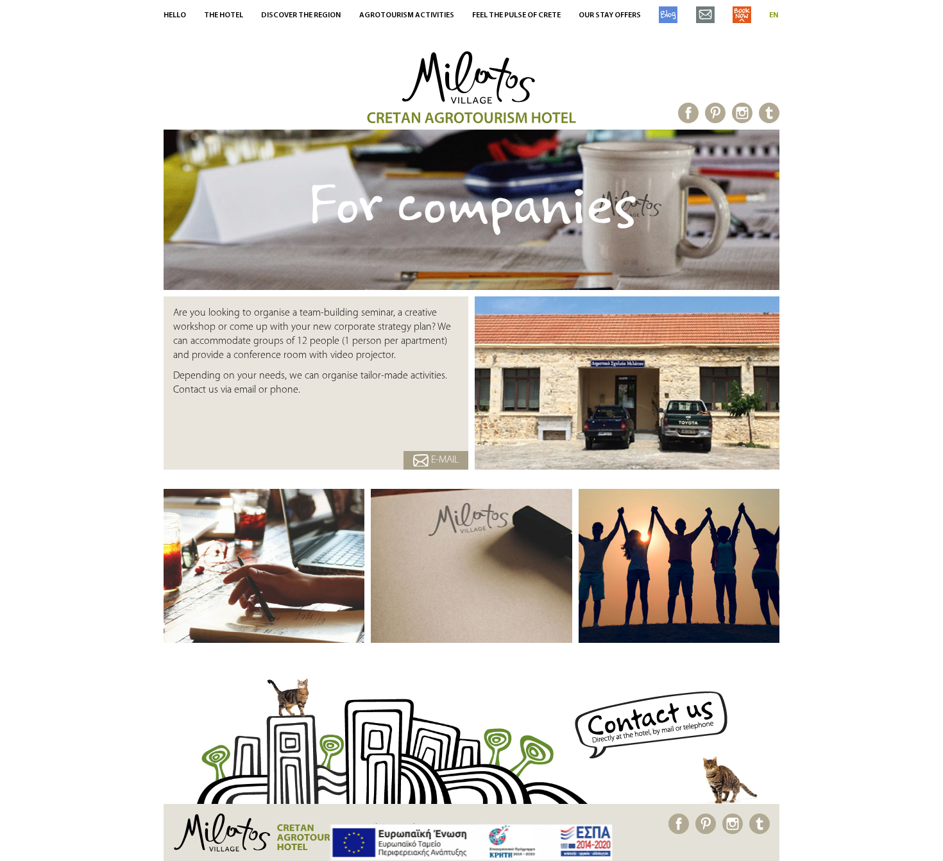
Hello (175, 15)
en (773, 15)
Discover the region (301, 15)
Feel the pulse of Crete (516, 15)
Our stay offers (610, 15)
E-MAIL (444, 460)
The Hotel (223, 15)
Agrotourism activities (406, 15)
